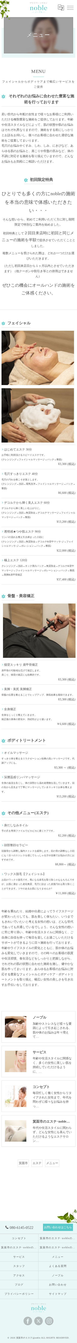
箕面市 (23, 1163)
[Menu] (70, 7)
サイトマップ (58, 1293)
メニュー (52, 1163)
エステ (37, 1163)
